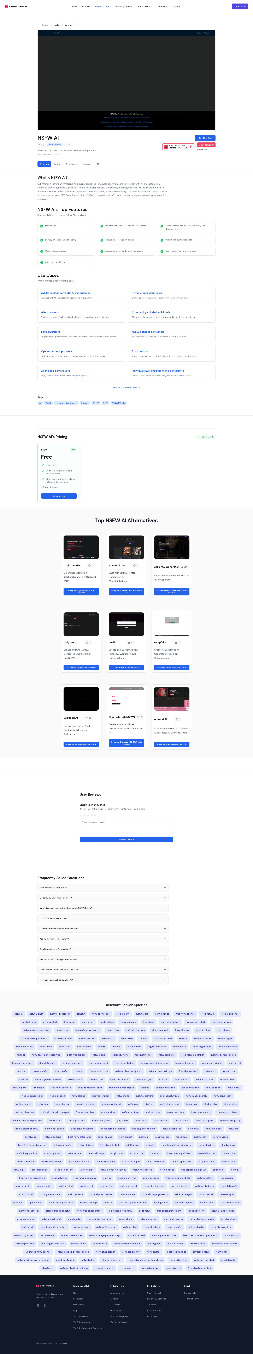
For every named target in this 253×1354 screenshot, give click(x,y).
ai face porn (134, 1046)
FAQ (98, 164)
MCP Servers (116, 1310)
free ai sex (148, 1022)
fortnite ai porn (179, 1186)
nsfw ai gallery (152, 1227)
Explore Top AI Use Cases (125, 387)
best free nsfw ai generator (177, 1145)
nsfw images (225, 1038)
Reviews (87, 164)
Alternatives (72, 164)
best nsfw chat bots (82, 1128)
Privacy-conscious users (147, 293)
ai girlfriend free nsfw (120, 1210)
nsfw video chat (163, 1038)
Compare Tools (154, 1310)
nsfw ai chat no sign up (128, 1071)
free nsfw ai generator (87, 1030)
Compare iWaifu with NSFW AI (126, 667)
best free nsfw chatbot (53, 1227)
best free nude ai (176, 1251)
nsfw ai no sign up (230, 1120)
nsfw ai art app (88, 1202)
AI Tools (114, 1298)
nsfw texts (141, 1120)
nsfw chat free (130, 1112)
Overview (44, 164)
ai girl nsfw (117, 1153)
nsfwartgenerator (182, 1161)
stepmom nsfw (207, 1161)
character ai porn (72, 1063)
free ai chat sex (25, 1161)
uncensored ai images (112, 1128)
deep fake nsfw (229, 1186)
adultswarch (23, 1186)
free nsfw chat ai (124, 1063)
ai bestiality (230, 1104)
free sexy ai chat (85, 1112)
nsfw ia (108, 1202)
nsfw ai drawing (148, 1218)
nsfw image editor (27, 1153)
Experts (86, 6)
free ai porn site (76, 1120)
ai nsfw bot (31, 1136)
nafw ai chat (181, 1079)
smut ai (183, 1038)
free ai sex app (81, 1227)
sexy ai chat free (25, 1112)
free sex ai (69, 1022)
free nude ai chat (230, 1202)
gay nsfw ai (35, 1202)
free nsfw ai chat (185, 1013)
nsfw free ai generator (89, 1210)
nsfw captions (167, 1054)
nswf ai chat (229, 1161)
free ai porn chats (227, 1112)
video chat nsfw (63, 1145)
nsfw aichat (125, 1136)
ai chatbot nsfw (63, 1038)
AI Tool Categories (119, 1316)
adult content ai (65, 1260)
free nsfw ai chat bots (178, 1177)
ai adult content (64, 1169)
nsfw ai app (99, 1054)
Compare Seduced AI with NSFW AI (81, 744)
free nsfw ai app (150, 1268)
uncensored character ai (154, 1063)
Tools (74, 6)
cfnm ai (163, 1079)
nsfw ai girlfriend (202, 1046)
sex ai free (64, 1046)
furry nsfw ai (47, 1235)
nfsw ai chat (227, 1079)
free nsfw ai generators (32, 1177)
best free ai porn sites (61, 1202)
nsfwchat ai (88, 1260)
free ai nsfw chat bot (199, 1268)
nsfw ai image (128, 1022)
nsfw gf (235, 1169)
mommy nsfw (44, 1186)
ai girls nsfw (74, 1218)
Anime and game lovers (55, 371)
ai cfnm (149, 1104)
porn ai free (223, 1030)
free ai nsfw (228, 1071)
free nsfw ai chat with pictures (146, 1260)
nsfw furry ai (74, 1153)
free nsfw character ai (121, 1087)
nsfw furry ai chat (204, 1260)
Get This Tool (205, 138)
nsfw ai (18, 1013)
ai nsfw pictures (25, 1243)
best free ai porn (76, 1054)
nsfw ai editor (205, 1177)
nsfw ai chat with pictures (27, 1120)
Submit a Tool (102, 6)
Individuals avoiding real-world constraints (158, 371)
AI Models (115, 1304)
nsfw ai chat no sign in (113, 1169)
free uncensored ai (32, 1095)
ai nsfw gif (47, 1268)
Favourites (152, 1316)
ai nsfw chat (50, 1022)
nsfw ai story (62, 1104)
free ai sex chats (85, 1104)
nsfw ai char (207, 1202)
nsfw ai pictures (204, 1079)
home (45, 25)
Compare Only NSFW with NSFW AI (81, 667)
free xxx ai (181, 1136)
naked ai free (96, 1079)
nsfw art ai (235, 1063)
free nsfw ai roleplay (85, 1177)
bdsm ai (23, 1079)
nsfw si (107, 1177)
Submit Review (126, 839)
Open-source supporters (56, 351)
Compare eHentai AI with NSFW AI (171, 744)
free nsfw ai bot (207, 1153)
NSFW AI (48, 137)
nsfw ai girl (200, 1136)
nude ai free (107, 1022)
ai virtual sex (162, 1136)
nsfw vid (155, 1153)
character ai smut (112, 1260)
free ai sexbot (57, 1095)
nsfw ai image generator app (105, 1235)
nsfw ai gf (19, 1169)
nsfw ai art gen (144, 1079)
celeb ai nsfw (174, 1227)
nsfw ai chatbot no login (74, 1268)
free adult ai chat (184, 1063)
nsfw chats (179, 1046)
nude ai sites (108, 1112)
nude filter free (136, 1235)
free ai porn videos (211, 1063)
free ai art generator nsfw (133, 1202)
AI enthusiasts (50, 312)
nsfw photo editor (221, 1227)
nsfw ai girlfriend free (52, 1243)
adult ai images (183, 1194)
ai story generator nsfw (48, 1079)
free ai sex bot (87, 1038)
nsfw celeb (126, 1038)
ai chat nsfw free (169, 1095)
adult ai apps (231, 1235)
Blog (75, 1310)
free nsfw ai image (51, 1161)
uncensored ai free (71, 1235)
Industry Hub (143, 6)
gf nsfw (150, 1145)
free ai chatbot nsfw (26, 1128)
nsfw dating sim (204, 1120)
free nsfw (38, 1087)
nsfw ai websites (172, 1128)
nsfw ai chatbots (135, 1030)
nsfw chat (87, 1022)
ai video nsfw (153, 1112)
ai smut (145, 1087)
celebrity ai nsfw (105, 1161)
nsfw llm (233, 1128)
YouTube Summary (82, 1322)
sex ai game (154, 1243)
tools (56, 25)
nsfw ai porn (19, 1087)
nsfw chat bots (202, 1038)
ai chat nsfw (29, 1022)
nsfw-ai (68, 25)
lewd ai (21, 1071)
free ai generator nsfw (169, 1210)
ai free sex (218, 1169)
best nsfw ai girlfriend (179, 1153)
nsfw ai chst (130, 1227)
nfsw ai (116, 1046)
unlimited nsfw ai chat (38, 1251)
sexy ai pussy (173, 1268)
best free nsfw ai (119, 1079)
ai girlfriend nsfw (157, 1046)
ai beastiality (75, 1079)
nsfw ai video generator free (73, 1251)
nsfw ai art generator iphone (33, 1260)
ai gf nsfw (144, 1210)
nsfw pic (133, 1104)
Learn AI (177, 6)
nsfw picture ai (128, 1186)
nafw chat (221, 1251)
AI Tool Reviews (80, 1316)
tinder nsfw (210, 1104)
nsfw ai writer (206, 1145)
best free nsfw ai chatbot (32, 1145)
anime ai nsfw (196, 1227)
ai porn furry (100, 1243)
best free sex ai (39, 1169)
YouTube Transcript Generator (87, 1328)
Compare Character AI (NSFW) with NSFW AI (126, 743)
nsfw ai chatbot (101, 1013)
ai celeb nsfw (228, 1260)
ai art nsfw (62, 1030)
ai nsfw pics (87, 1169)
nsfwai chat (229, 1153)
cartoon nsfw (40, 1071)
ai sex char (55, 1120)
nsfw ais (143, 1136)
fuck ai (21, 1054)
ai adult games (52, 1153)
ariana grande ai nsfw (58, 1210)
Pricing (57, 164)
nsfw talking (78, 1095)
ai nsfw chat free (165, 1087)
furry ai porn (182, 1030)
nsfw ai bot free (178, 1260)
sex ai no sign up (184, 1202)
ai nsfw (81, 1013)
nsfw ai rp (210, 1071)
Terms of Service (192, 1298)
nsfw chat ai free (54, 1128)
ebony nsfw (61, 1071)
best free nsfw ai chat (90, 1087)
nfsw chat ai (167, 1169)
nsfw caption (213, 1087)
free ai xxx (191, 1104)
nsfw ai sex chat (156, 1161)
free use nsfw (197, 1243)
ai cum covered (25, 1218)
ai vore (101, 1046)
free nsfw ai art (24, 1046)
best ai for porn (101, 1095)
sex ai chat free (190, 1087)
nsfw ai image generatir (155, 1194)
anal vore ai (86, 1186)
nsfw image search (196, 1095)
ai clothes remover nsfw (127, 1243)
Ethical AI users (50, 332)
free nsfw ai (208, 1013)
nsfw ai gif (28, 1227)
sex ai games (105, 1136)
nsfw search (127, 1268)
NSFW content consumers (148, 332)
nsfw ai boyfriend (51, 1218)
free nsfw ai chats (61, 1087)
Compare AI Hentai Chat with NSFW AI (126, 591)
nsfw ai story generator (36, 1030)
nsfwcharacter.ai (98, 1063)
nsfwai (143, 1038)
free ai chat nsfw (99, 1071)
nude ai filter (161, 1120)
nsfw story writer (23, 1235)
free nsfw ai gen (131, 1161)
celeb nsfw (113, 1030)
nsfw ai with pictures (99, 1218)
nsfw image (123, 1095)
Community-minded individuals (151, 312)
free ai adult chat (109, 1145)
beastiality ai (227, 1194)
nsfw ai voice (78, 1243)
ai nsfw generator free (164, 1235)
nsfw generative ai (50, 1194)
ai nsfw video (220, 1136)
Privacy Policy (191, 1293)
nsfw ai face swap (106, 1227)
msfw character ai (143, 1169)
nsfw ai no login (222, 1095)
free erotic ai (125, 1218)
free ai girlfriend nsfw (143, 1128)
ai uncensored (160, 1030)
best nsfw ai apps (201, 1112)
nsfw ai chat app (204, 1186)
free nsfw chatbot (22, 1063)
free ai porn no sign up (193, 1169)
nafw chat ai (206, 1194)
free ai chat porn (227, 1046)
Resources (78, 1298)
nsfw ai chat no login (160, 1071)
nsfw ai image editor (222, 1210)
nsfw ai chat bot (170, 1022)
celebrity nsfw (120, 1054)
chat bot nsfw (196, 1210)
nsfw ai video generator (34, 1038)
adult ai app (132, 1145)
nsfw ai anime (127, 1194)
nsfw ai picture (144, 1095)
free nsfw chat (143, 1054)
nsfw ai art (142, 1013)
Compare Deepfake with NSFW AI (171, 667)
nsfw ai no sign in (105, 1251)
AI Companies (117, 1293)
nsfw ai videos (214, 1128)
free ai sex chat (230, 1013)
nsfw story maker (104, 1268)
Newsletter (78, 1304)
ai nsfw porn (228, 1145)
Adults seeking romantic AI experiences (65, 293)
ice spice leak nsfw (79, 1161)
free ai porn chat (195, 1022)
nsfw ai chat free (221, 1022)
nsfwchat (193, 1128)
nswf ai (79, 1071)
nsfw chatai (153, 1251)
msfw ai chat (66, 1186)
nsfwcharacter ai (169, 1104)
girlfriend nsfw (201, 1251)
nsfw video (46, 1046)
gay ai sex (122, 1120)
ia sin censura (75, 1194)
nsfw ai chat (36, 1013)
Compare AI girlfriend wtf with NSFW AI (81, 591)
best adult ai (182, 1120)
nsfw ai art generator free (46, 1054)
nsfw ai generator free (223, 1054)
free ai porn (123, 1013)
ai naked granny (131, 1251)
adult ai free (106, 1186)
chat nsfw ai (26, 1194)
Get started (240, 6)
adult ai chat (203, 1030)
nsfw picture (86, 1145)
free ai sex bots (175, 1112)
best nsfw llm (59, 1177)
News (75, 1293)
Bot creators (140, 351)
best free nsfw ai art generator (200, 1235)
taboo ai (17, 1202)
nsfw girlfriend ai (173, 1218)
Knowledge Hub (121, 6)
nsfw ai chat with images (55, 1112)
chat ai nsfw (84, 1046)
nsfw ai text (234, 1087)
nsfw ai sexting (53, 1136)
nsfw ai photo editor (101, 1194)
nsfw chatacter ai (29, 1210)
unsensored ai (151, 1177)
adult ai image (96, 1153)
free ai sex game (101, 1120)
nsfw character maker (202, 1218)
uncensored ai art (111, 1104)
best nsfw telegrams (79, 1136)
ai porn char (137, 1153)
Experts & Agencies (156, 1298)
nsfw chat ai (162, 1013)
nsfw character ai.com (224, 1243)
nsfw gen (43, 1104)
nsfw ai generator (60, 1013)
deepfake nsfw (47, 1063)
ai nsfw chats (228, 1218)
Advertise (163, 6)
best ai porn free (127, 1177)
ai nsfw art (107, 1038)
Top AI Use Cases (118, 1322)
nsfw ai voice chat (154, 1186)
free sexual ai (227, 1177)
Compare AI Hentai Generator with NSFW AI (172, 591)
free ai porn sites (188, 1071)
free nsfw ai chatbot (193, 1054)
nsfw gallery (161, 1202)
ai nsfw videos (175, 1243)
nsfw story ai (23, 1104)
